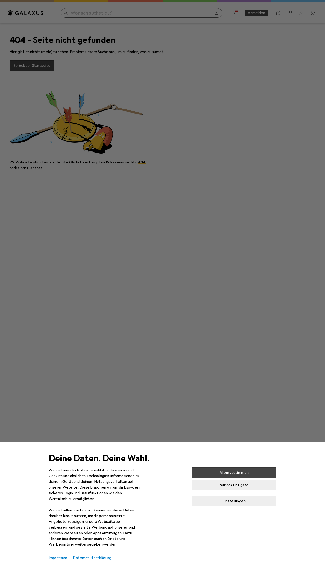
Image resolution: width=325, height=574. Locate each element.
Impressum (58, 557)
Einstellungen (234, 501)
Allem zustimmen (234, 472)
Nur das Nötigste (234, 485)
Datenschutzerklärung (92, 557)
